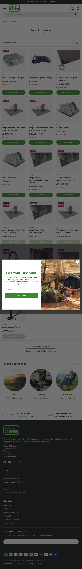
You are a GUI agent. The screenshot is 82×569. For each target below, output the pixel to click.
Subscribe (21, 295)
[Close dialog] (77, 262)
